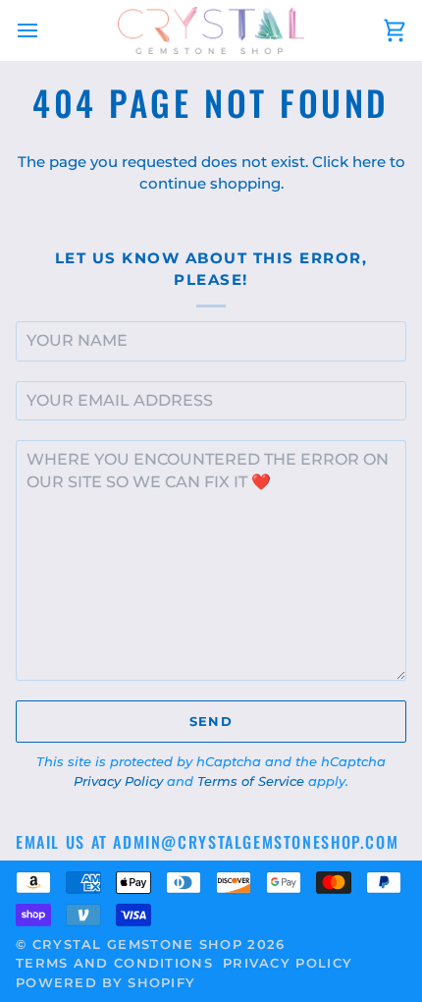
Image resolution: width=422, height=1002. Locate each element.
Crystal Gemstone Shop (137, 944)
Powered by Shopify (105, 982)
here (369, 161)
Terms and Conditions (114, 963)
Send (211, 721)
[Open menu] (45, 30)
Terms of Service (250, 781)
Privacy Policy (118, 781)
